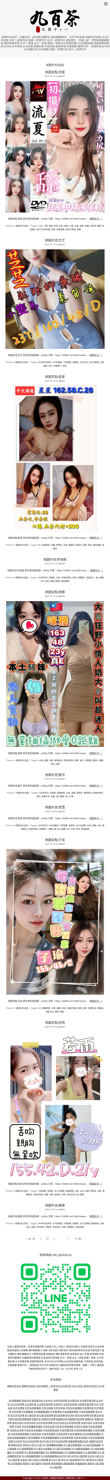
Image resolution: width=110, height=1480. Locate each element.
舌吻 (52, 763)
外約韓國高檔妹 (42, 1411)
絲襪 (87, 225)
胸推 (101, 760)
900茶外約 (43, 577)
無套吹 (79, 544)
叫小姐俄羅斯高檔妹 (52, 1445)
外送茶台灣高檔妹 (64, 1426)
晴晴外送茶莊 (14, 1386)
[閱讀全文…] (95, 218)
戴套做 (71, 544)
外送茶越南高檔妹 (91, 1434)
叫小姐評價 (18, 1452)
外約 (50, 365)
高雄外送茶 (16, 1445)
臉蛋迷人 (91, 577)
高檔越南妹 (81, 1463)
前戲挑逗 (46, 544)
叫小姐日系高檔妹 (62, 1448)
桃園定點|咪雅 (55, 591)
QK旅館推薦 (15, 1400)
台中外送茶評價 (44, 1422)
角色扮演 (71, 1194)
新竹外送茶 (45, 1441)
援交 (82, 760)
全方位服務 (94, 362)
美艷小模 (52, 828)
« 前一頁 (31, 1238)
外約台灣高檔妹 (33, 1408)
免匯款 (75, 362)
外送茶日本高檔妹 (33, 1430)
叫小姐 (38, 1445)
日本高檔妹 (16, 1463)
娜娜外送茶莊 (28, 1386)
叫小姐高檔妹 (90, 1452)
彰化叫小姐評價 (69, 1459)
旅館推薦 (26, 1419)
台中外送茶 (30, 1422)
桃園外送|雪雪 (55, 807)
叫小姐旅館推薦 (25, 1448)
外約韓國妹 (27, 1411)
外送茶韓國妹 (33, 1437)
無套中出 (50, 1011)
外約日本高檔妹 (74, 1408)
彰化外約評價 (17, 1415)
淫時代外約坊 (90, 1386)
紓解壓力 (58, 365)
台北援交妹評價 (45, 1404)
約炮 (64, 1194)
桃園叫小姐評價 (43, 1463)
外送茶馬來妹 (81, 1437)
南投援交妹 (37, 1400)
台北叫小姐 (93, 1456)
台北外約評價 (17, 1404)
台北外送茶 (58, 1422)
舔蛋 (85, 544)
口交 (40, 225)
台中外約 (48, 1400)
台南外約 (58, 1404)
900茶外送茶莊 (45, 362)
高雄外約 (89, 1419)
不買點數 (67, 362)
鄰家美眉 (61, 229)
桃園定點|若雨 (55, 1022)
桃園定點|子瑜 (55, 839)
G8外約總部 (42, 1386)
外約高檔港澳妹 (70, 1411)
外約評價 (16, 1411)
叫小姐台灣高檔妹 (72, 1445)
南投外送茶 (18, 1422)
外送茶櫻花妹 (66, 1430)
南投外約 (26, 1400)
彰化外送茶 (16, 1441)
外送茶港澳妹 (48, 1434)
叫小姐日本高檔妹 (43, 1448)
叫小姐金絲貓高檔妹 (34, 1452)
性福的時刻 (66, 577)
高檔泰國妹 (69, 1463)
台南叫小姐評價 (40, 1459)
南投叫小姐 (28, 1445)
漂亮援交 (57, 1226)
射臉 (66, 225)
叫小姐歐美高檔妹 (80, 1448)
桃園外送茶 (83, 1441)
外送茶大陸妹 (81, 1426)
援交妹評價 (59, 1415)
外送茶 (17, 1426)
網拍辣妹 (80, 1226)
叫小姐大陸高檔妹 (91, 1445)
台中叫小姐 (64, 1456)
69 (39, 544)
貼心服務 (100, 577)
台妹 (102, 362)
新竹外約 (70, 1415)
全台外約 (84, 362)
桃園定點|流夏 (55, 72)
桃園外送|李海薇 (55, 559)
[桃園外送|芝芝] (54, 351)
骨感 (79, 229)
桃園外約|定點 (21, 225)
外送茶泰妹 (35, 1434)
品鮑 (45, 365)
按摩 (82, 225)
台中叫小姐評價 (79, 1456)
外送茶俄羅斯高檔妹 (32, 1426)
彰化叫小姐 (54, 1459)
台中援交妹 (73, 1400)
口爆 (46, 225)
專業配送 (58, 760)
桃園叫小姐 (28, 1463)
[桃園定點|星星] (55, 534)
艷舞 (99, 225)
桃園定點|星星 (55, 376)
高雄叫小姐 (93, 1463)
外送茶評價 (61, 1434)
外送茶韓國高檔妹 (50, 1437)
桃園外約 (36, 1419)
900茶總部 (57, 362)
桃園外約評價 (48, 1419)
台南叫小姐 (26, 1459)
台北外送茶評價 (72, 1422)
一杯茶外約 (54, 1386)
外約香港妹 (56, 1411)
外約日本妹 (59, 1408)
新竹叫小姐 (83, 1459)
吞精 (51, 225)
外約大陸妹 (47, 1408)
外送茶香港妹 (66, 1437)
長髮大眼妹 (71, 229)
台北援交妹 (30, 1404)
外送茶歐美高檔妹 (83, 1430)
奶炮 (56, 225)
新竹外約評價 (82, 1415)
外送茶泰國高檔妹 (20, 1434)
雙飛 (57, 1011)
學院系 (59, 544)
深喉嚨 (88, 760)
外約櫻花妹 (88, 1408)
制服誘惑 (61, 792)
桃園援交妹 (61, 1419)
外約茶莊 (40, 1226)
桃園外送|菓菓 (55, 1205)
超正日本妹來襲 (43, 229)
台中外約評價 (60, 1400)
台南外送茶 (86, 1422)
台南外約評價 (70, 1404)
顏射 (62, 1011)
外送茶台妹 (49, 1426)
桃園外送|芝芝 (55, 240)
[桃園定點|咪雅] (55, 749)
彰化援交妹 (30, 1415)
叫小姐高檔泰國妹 (31, 1456)
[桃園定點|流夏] (54, 215)
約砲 (74, 577)
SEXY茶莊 (77, 1386)
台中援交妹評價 (87, 1400)
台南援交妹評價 (85, 1404)
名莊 (82, 1190)
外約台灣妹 (18, 1408)
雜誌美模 (97, 544)
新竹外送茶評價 (59, 1441)
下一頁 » (78, 1238)
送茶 (53, 229)
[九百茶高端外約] (55, 31)
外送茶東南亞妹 (51, 1430)
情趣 (46, 1194)
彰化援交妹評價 (45, 1415)
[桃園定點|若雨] (55, 1180)
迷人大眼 (45, 581)
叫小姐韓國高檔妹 (54, 1452)
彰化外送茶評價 (31, 1441)
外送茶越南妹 (75, 1434)
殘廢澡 (100, 1008)
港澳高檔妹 (57, 1463)
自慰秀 (93, 225)
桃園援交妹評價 (76, 1419)
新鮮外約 (46, 796)
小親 (71, 225)
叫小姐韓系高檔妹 (73, 1452)
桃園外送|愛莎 (55, 774)
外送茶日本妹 (17, 1430)
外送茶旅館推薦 (87, 1411)
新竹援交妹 (95, 1415)
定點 (61, 225)
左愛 (76, 225)
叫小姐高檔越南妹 (50, 1456)
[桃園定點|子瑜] (55, 997)
